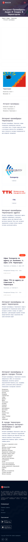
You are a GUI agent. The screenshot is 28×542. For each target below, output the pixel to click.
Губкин (3, 397)
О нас (2, 510)
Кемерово (4, 405)
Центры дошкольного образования (10, 466)
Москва (4, 411)
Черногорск (14, 18)
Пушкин (4, 414)
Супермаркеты (5, 459)
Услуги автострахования (8, 463)
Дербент (4, 398)
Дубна (3, 400)
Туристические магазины (8, 458)
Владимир (4, 394)
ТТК (14, 200)
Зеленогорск (5, 402)
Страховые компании (7, 455)
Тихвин (3, 417)
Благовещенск (5, 391)
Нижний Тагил (5, 412)
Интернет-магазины (7, 456)
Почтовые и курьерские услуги (9, 444)
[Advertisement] (14, 43)
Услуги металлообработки (8, 464)
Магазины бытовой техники (9, 447)
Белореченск (5, 389)
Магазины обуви (6, 448)
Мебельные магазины (7, 450)
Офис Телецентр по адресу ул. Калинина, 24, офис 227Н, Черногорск (14, 261)
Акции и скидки (6, 18)
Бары (3, 469)
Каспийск (4, 403)
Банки (3, 445)
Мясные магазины (6, 474)
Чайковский (5, 419)
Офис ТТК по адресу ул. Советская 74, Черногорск (14, 282)
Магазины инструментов (8, 470)
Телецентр (14, 177)
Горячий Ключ (5, 395)
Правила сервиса (5, 507)
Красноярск (5, 409)
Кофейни (4, 467)
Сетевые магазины (6, 472)
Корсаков (4, 406)
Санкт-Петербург (6, 416)
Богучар (4, 392)
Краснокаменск (5, 408)
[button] (24, 2)
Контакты (3, 512)
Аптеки (3, 461)
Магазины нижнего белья (8, 453)
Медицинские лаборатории (8, 452)
